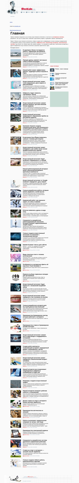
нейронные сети (41, 42)
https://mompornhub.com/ (15, 30)
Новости (28, 12)
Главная (23, 12)
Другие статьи (26, 250)
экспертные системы (58, 37)
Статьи (34, 12)
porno (11, 22)
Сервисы (44, 12)
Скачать (39, 12)
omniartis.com (17, 26)
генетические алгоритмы (52, 42)
